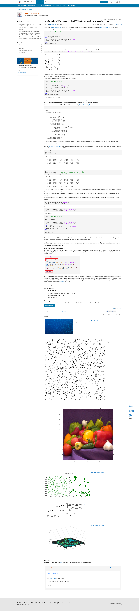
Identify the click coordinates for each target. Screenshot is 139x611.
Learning (47, 2)
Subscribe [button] (30, 9)
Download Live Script (49, 305)
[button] (117, 2)
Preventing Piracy (43, 602)
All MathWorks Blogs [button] (21, 9)
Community (40, 2)
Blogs (68, 5)
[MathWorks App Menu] (120, 2)
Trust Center (20, 602)
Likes (111, 24)
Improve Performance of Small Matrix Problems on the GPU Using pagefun (102, 504)
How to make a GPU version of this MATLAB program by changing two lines (76, 21)
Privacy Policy (34, 602)
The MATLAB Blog (31, 13)
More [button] (72, 5)
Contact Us (68, 602)
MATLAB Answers (22, 5)
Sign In (112, 2)
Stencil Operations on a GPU (98, 472)
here (61, 562)
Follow (119, 308)
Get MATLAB (104, 2)
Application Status (52, 602)
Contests (62, 5)
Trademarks (27, 602)
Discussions (56, 5)
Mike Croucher (52, 24)
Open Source (30, 52)
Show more (21, 54)
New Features (30, 44)
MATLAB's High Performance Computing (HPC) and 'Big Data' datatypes (92, 320)
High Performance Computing (30, 50)
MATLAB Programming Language (30, 48)
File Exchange (31, 5)
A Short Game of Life (112, 340)
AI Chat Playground (46, 5)
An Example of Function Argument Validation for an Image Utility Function (131, 411)
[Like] (114, 308)
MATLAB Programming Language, (58, 311)
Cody (38, 5)
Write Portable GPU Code (97, 525)
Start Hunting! (23, 72)
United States (117, 603)
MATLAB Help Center (29, 2)
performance (30, 46)
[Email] (113, 311)
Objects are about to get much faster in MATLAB (29, 31)
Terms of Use (61, 602)
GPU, (49, 311)
